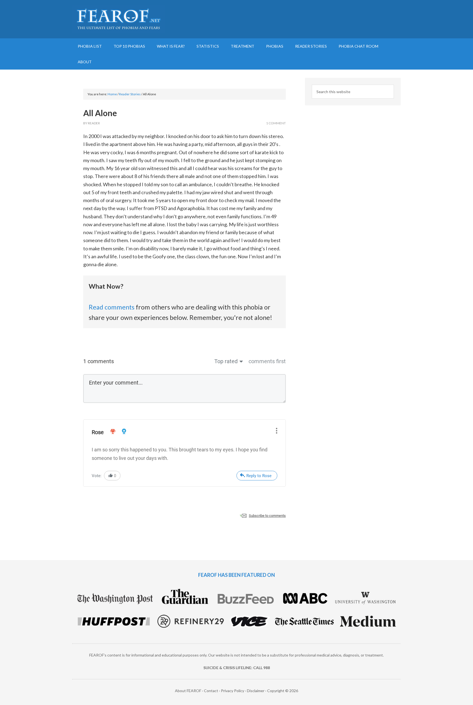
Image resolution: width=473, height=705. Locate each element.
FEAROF (118, 19)
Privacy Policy (232, 690)
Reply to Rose (259, 475)
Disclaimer (255, 690)
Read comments (111, 307)
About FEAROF (188, 690)
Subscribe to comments (267, 516)
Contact (211, 690)
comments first (267, 361)
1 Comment (276, 123)
